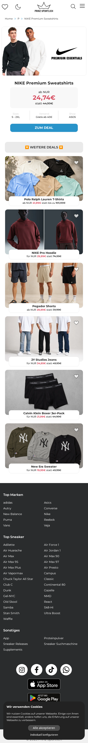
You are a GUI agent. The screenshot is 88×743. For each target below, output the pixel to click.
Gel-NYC (9, 596)
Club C (8, 584)
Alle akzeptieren (44, 728)
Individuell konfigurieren (44, 734)
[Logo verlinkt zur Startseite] (44, 7)
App (6, 638)
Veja (47, 525)
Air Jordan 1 (52, 550)
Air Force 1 (51, 545)
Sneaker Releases (15, 644)
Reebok (49, 520)
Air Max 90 (51, 556)
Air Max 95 (10, 562)
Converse (50, 508)
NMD (47, 596)
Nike (47, 514)
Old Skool (10, 602)
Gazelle (49, 590)
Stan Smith (11, 613)
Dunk (7, 590)
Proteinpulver (54, 638)
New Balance (12, 514)
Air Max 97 (51, 562)
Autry (7, 508)
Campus (50, 573)
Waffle (7, 619)
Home (9, 18)
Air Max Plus (12, 567)
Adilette (9, 545)
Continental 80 (54, 584)
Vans (6, 525)
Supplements (12, 649)
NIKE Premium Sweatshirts (41, 18)
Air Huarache (12, 550)
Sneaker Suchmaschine (60, 644)
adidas (7, 502)
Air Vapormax (13, 573)
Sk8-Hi (48, 607)
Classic (49, 579)
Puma (7, 520)
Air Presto (51, 567)
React (48, 602)
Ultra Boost (52, 613)
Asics (47, 502)
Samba (8, 607)
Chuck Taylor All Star (18, 579)
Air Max (8, 556)
